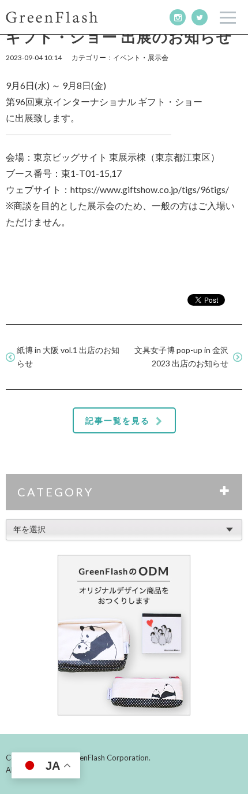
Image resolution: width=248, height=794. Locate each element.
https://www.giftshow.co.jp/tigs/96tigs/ (149, 189)
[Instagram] (178, 17)
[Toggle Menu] (228, 18)
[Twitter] (199, 17)
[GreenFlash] (124, 635)
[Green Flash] (52, 17)
